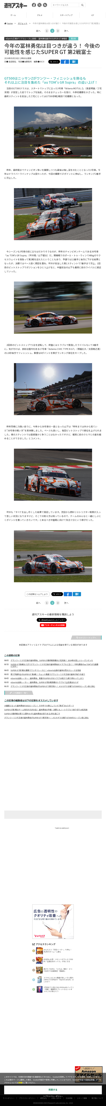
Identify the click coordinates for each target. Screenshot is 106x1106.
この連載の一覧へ (20, 692)
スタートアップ (39, 15)
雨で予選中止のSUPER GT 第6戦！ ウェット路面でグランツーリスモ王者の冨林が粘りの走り (48, 674)
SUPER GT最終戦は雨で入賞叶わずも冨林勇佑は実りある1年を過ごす (32, 714)
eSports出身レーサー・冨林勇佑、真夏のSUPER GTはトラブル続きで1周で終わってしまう (47, 678)
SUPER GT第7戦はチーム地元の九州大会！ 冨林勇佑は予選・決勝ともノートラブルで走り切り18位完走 (46, 710)
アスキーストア (93, 15)
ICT (66, 15)
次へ (66, 30)
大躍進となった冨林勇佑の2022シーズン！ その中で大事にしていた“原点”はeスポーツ (39, 706)
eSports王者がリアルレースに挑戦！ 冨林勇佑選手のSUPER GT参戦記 (36, 38)
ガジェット (22, 23)
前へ (38, 30)
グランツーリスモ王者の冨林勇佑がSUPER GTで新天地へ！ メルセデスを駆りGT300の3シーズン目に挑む (53, 686)
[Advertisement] (53, 748)
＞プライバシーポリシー (53, 1096)
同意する (53, 1089)
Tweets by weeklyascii (62, 828)
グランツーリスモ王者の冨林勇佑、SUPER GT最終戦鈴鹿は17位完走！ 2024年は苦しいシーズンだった (52, 660)
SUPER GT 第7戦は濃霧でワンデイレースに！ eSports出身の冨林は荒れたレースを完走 (46, 670)
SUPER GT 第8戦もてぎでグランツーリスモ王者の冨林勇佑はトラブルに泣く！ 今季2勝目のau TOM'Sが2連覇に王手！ (54, 665)
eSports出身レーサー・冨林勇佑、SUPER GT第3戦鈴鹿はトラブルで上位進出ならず (45, 682)
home (10, 23)
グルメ (13, 15)
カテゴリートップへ (87, 637)
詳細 (20, 1083)
